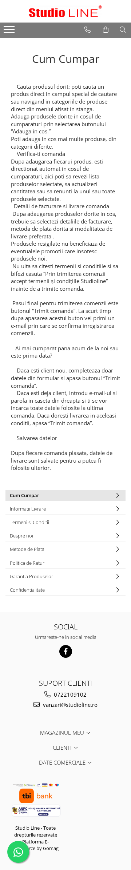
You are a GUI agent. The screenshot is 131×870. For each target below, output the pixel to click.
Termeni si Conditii (29, 522)
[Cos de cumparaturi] (106, 30)
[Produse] (10, 31)
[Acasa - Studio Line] (65, 11)
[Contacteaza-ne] (87, 30)
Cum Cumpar (24, 495)
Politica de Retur (27, 563)
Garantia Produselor (31, 576)
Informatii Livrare (28, 509)
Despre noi (21, 535)
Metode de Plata (27, 549)
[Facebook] (65, 651)
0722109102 (69, 694)
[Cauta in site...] (123, 30)
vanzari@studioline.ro (69, 704)
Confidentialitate (27, 590)
